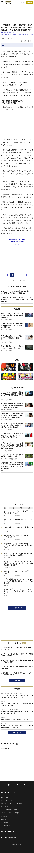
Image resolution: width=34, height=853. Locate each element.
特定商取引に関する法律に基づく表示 (11, 810)
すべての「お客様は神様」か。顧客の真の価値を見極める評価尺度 (17, 655)
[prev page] (3, 275)
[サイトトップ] (8, 2)
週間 (21, 508)
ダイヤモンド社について (8, 838)
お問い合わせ (4, 822)
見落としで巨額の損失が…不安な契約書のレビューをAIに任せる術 (17, 661)
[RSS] (25, 785)
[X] (8, 785)
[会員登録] (29, 2)
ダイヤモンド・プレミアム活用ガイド (11, 803)
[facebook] (17, 785)
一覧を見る (17, 680)
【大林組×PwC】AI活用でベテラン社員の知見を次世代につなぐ (17, 648)
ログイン (21, 2)
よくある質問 (4, 816)
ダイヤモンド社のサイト (8, 831)
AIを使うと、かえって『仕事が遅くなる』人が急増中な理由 (17, 667)
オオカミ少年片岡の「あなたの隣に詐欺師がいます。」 (17, 35)
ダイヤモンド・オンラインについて (12, 792)
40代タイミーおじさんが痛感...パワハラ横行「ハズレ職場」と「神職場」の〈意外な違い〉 (17, 292)
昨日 (13, 508)
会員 (29, 508)
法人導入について (6, 825)
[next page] (31, 275)
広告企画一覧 (5, 748)
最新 (5, 508)
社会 (2, 34)
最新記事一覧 (17, 733)
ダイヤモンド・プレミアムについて (11, 800)
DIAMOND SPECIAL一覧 (9, 744)
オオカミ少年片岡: (9, 33)
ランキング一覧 (17, 608)
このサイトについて (6, 797)
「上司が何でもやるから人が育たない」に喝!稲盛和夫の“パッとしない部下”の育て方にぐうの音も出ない (17, 299)
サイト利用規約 (5, 806)
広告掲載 (3, 819)
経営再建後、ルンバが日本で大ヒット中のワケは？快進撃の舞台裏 (17, 674)
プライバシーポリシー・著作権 (10, 813)
